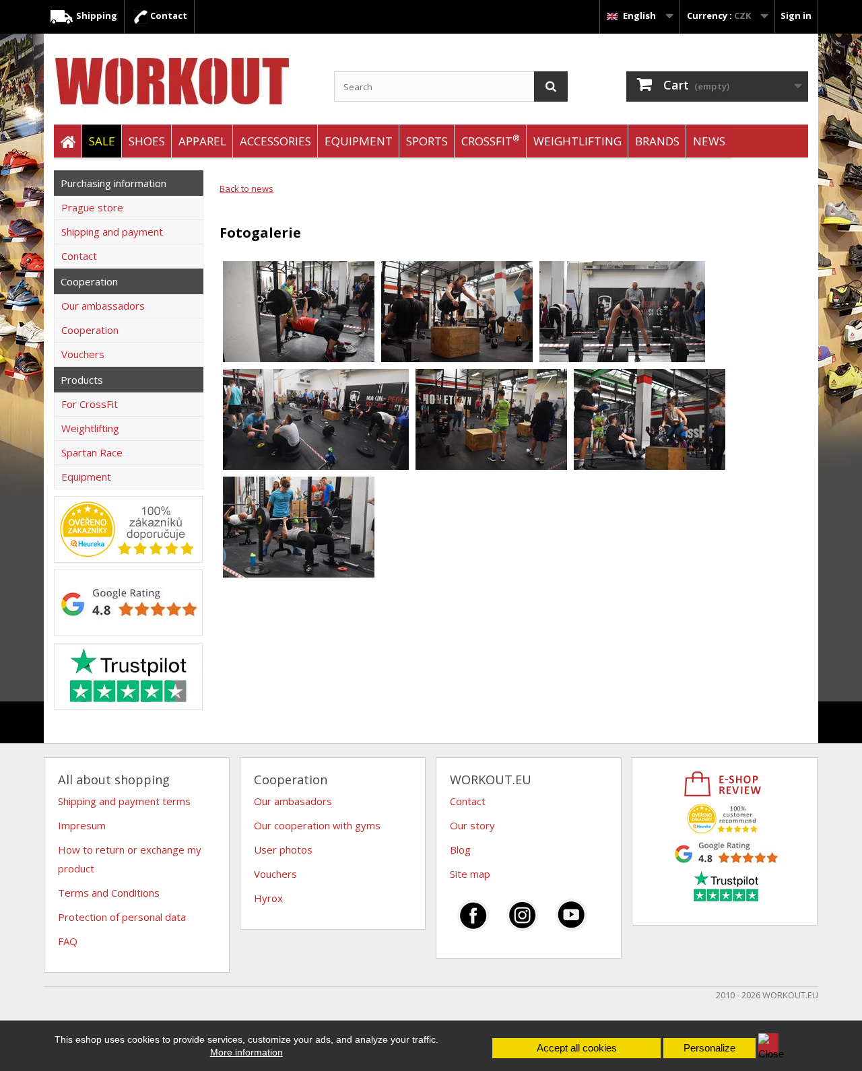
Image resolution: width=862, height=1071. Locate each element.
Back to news (246, 188)
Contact (167, 15)
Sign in (796, 15)
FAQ (67, 941)
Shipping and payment (112, 231)
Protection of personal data (122, 917)
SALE (102, 141)
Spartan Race (92, 452)
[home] (67, 142)
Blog (460, 849)
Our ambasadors (293, 801)
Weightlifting (577, 141)
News (709, 141)
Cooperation (90, 330)
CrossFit (490, 140)
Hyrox (268, 898)
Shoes (147, 141)
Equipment (359, 141)
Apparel (202, 141)
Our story (472, 825)
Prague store (92, 207)
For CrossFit (89, 404)
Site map (470, 873)
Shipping (95, 15)
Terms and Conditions (109, 892)
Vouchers (82, 354)
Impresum (82, 825)
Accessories (275, 141)
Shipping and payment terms (124, 801)
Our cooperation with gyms (317, 825)
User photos (283, 849)
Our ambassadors (103, 305)
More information (246, 1052)
